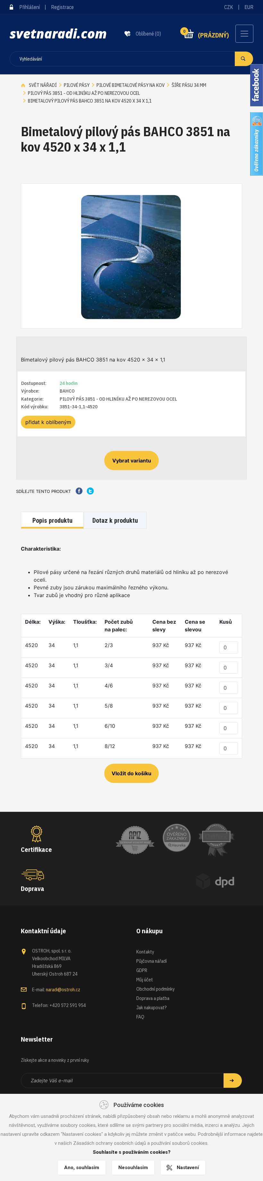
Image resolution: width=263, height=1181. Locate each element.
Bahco (67, 391)
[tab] (53, 521)
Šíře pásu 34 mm (189, 85)
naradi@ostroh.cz (63, 989)
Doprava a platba (152, 998)
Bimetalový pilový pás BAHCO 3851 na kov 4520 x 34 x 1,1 (90, 101)
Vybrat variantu (131, 460)
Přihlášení (29, 7)
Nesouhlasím (133, 1167)
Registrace (62, 7)
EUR (248, 7)
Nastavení (188, 1167)
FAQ (140, 1017)
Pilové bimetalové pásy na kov (131, 85)
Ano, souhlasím (81, 1167)
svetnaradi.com (58, 33)
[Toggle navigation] (244, 34)
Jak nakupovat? (151, 1007)
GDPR (141, 970)
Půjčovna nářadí (151, 961)
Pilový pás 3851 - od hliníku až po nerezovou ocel (84, 93)
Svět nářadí (43, 85)
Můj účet (144, 980)
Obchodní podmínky (155, 989)
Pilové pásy (76, 85)
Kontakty (145, 952)
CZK (228, 7)
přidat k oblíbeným (48, 422)
